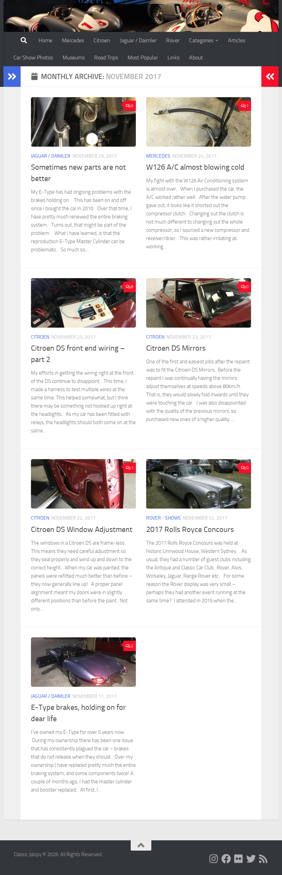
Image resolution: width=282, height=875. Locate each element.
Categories (201, 40)
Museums (74, 57)
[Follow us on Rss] (263, 859)
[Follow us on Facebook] (226, 859)
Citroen (102, 40)
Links (173, 57)
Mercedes (73, 40)
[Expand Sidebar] (12, 76)
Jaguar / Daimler (138, 40)
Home (45, 40)
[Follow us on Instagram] (214, 859)
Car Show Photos (33, 57)
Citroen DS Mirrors (176, 348)
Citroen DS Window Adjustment (81, 529)
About (196, 57)
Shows (173, 518)
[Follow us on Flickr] (238, 859)
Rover (173, 40)
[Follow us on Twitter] (251, 859)
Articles (236, 40)
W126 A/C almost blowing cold (195, 167)
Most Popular (143, 57)
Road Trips (106, 57)
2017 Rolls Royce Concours (190, 529)
